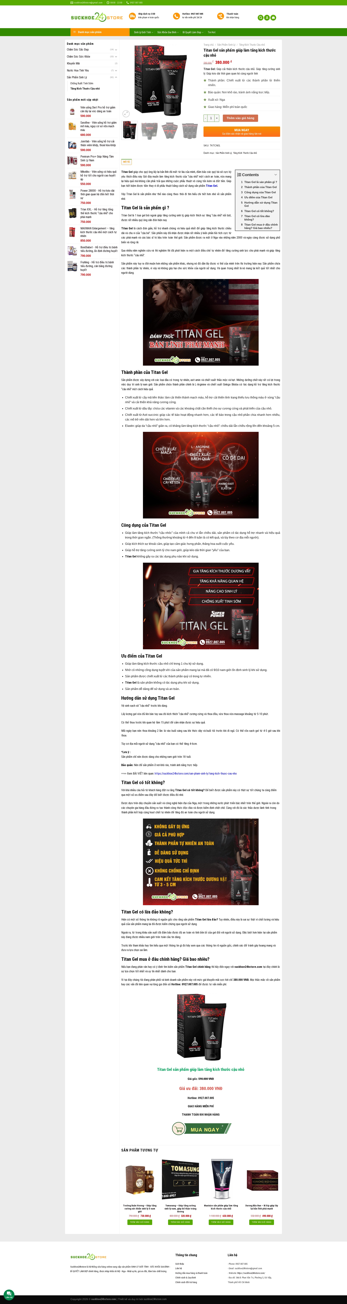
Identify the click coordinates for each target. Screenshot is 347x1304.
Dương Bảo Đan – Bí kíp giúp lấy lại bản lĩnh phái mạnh (261, 1207)
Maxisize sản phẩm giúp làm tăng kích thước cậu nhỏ (221, 1207)
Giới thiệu (179, 1263)
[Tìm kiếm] (261, 18)
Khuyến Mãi (73, 63)
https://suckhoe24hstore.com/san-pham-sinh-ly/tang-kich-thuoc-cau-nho (196, 773)
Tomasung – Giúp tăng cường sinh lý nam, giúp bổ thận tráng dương (180, 1208)
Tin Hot (212, 32)
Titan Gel (211, 185)
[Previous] (127, 80)
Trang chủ (209, 44)
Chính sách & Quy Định (185, 1277)
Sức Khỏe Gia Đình (166, 32)
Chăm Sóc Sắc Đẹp (78, 49)
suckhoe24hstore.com (155, 1299)
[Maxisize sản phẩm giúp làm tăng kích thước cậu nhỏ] (220, 1179)
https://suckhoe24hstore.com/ (251, 1273)
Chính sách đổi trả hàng (186, 1282)
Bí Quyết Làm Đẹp (192, 32)
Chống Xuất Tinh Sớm (81, 83)
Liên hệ (178, 1268)
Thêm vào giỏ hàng (240, 118)
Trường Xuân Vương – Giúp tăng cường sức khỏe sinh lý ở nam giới (139, 1208)
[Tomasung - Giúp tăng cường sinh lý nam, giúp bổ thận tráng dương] (180, 1179)
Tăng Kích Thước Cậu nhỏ (85, 88)
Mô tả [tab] (126, 161)
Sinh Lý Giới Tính (142, 32)
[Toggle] (116, 49)
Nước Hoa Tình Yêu (78, 70)
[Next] (192, 80)
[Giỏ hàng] (273, 18)
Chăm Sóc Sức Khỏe (78, 56)
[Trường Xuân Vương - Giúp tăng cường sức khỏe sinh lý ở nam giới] (139, 1179)
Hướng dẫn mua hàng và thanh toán (191, 1273)
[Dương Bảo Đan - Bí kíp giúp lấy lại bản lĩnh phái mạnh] (261, 1179)
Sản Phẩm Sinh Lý (77, 77)
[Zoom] (126, 113)
